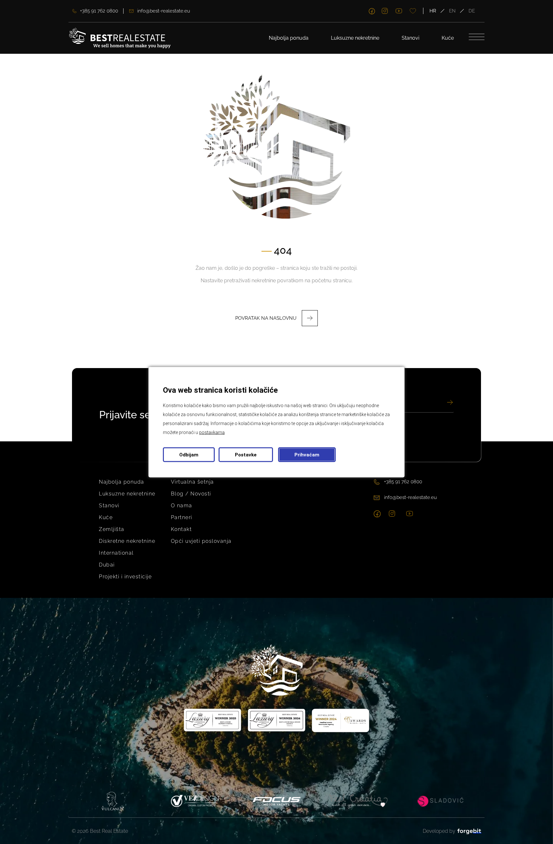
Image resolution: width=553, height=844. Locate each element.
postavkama (212, 432)
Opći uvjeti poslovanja (201, 541)
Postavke (246, 454)
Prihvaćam (306, 454)
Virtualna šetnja (192, 482)
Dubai (107, 565)
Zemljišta (111, 529)
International (116, 553)
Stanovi (410, 38)
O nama (181, 505)
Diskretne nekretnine (127, 541)
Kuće (448, 38)
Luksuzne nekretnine (355, 38)
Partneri (181, 517)
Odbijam (188, 454)
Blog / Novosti (191, 494)
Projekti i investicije (125, 577)
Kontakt (181, 529)
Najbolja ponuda (289, 38)
